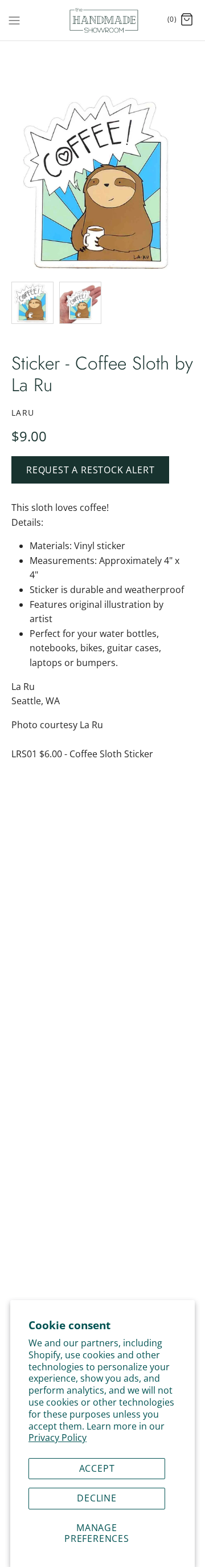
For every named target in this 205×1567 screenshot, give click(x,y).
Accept (97, 1468)
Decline (97, 1498)
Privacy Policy (57, 1437)
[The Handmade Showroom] (102, 20)
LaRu (23, 412)
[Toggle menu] (14, 19)
